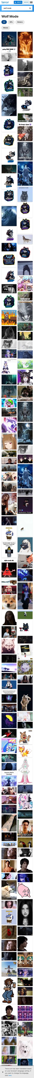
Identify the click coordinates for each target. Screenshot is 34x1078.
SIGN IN (26, 2)
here (10, 1075)
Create (19, 2)
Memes (5, 28)
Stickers (20, 22)
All (4, 22)
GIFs (11, 22)
